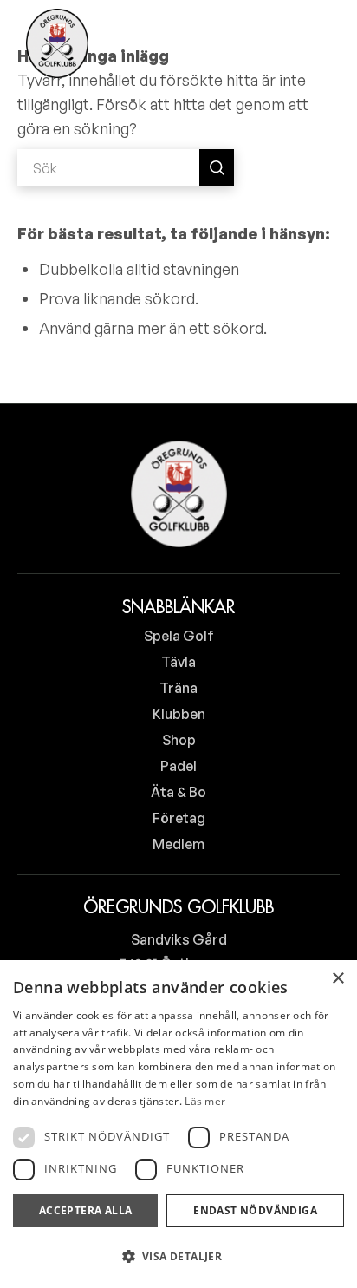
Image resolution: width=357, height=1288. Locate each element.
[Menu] (316, 43)
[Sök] (269, 43)
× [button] (337, 978)
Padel (178, 766)
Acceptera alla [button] (86, 1210)
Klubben (179, 713)
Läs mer (205, 1101)
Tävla (178, 661)
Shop (179, 740)
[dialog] (178, 1124)
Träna (178, 687)
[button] (178, 1257)
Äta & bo (178, 792)
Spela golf (179, 635)
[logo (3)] (57, 43)
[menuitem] (269, 43)
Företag (179, 818)
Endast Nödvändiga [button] (255, 1210)
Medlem (178, 844)
